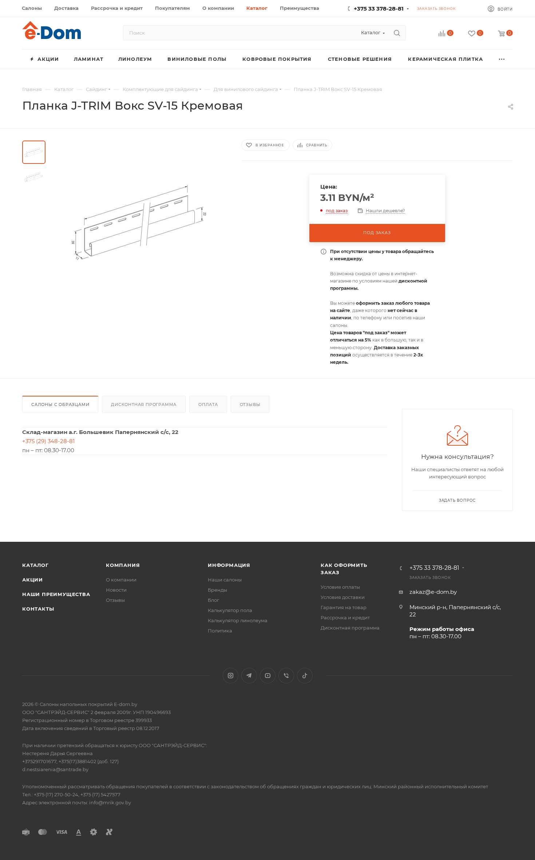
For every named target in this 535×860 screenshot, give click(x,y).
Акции (32, 580)
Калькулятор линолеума (238, 620)
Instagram (230, 675)
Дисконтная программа (144, 404)
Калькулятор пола (230, 610)
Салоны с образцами (60, 404)
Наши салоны (225, 580)
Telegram (249, 675)
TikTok (305, 675)
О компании (121, 580)
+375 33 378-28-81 (379, 8)
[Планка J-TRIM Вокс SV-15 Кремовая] (141, 222)
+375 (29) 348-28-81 (48, 441)
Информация (229, 565)
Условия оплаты (340, 587)
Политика (220, 631)
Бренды (217, 590)
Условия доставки (343, 597)
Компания (123, 565)
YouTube (268, 675)
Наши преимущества (56, 594)
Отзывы (250, 404)
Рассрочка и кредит (345, 617)
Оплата (208, 404)
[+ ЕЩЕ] (502, 59)
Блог (213, 600)
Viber (286, 675)
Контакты (38, 609)
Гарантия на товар (343, 607)
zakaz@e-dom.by (433, 591)
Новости (116, 590)
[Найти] (397, 32)
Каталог (35, 565)
